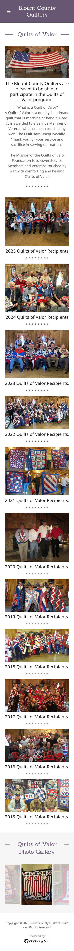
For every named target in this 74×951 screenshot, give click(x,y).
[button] (9, 11)
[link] (37, 11)
